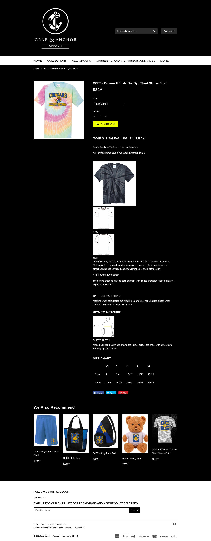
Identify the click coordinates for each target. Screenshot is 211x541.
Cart (171, 31)
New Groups (81, 60)
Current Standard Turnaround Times (125, 60)
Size (95, 98)
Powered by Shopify (70, 536)
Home (38, 60)
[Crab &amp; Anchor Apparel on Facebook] (174, 524)
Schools (69, 528)
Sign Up (135, 510)
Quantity (97, 111)
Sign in (153, 24)
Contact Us (79, 528)
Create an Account (168, 24)
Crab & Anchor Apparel (49, 536)
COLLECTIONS (57, 60)
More (164, 60)
